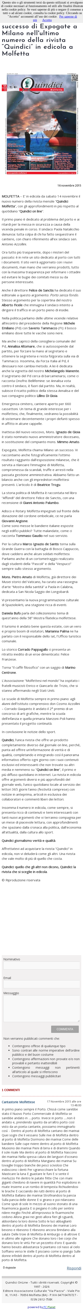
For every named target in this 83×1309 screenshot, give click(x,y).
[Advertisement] (41, 919)
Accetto (47, 20)
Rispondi (74, 1268)
